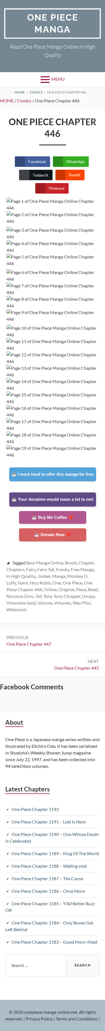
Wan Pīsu (82, 602)
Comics (24, 100)
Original (66, 589)
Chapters (15, 569)
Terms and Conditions (77, 1018)
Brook (71, 562)
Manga (59, 576)
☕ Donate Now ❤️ (52, 534)
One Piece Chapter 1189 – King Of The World (55, 853)
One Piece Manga (52, 23)
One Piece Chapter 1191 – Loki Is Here (48, 821)
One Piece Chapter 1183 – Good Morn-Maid (54, 941)
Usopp (88, 596)
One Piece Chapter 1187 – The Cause (47, 878)
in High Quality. (21, 576)
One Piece (72, 582)
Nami (23, 582)
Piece (81, 589)
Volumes (62, 602)
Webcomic (16, 609)
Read (93, 589)
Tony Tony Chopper (61, 596)
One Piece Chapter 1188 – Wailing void (49, 866)
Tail (38, 596)
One (57, 582)
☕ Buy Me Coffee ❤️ (52, 517)
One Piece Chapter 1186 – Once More (48, 891)
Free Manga (82, 569)
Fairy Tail (45, 569)
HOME (7, 100)
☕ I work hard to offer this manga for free (52, 474)
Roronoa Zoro (20, 596)
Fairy (31, 569)
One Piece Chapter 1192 (35, 809)
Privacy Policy (39, 1018)
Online (50, 589)
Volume (45, 602)
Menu (58, 79)
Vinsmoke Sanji (21, 602)
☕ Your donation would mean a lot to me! (52, 499)
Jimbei (44, 576)
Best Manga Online (44, 562)
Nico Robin (40, 582)
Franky (62, 569)
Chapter (86, 562)
